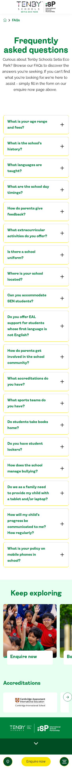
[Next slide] (67, 697)
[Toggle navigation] (64, 761)
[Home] (36, 6)
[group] (30, 702)
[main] (36, 392)
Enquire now (36, 761)
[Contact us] (7, 761)
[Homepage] (7, 20)
